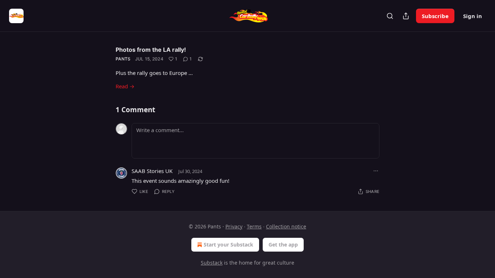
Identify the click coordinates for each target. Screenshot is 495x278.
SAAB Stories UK (152, 170)
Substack (211, 262)
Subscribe (435, 16)
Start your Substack (228, 244)
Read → (125, 86)
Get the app (283, 244)
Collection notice (286, 226)
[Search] (390, 16)
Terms (254, 226)
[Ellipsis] (376, 171)
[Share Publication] (406, 16)
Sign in (472, 16)
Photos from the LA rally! (151, 49)
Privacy (233, 226)
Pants (123, 59)
